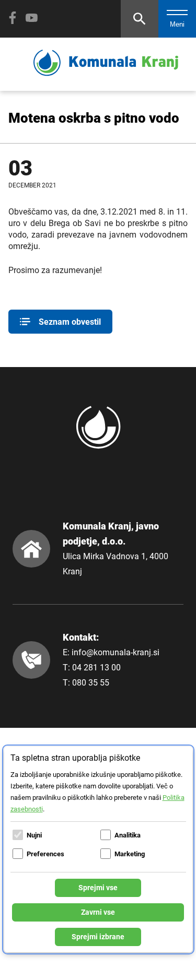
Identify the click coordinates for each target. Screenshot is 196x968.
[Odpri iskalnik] (139, 19)
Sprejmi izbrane (98, 936)
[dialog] (98, 849)
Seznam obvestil (70, 322)
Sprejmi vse (98, 887)
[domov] (105, 73)
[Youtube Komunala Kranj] (31, 17)
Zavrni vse (98, 912)
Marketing (129, 854)
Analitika (127, 835)
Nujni (34, 835)
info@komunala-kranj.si (115, 652)
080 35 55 (90, 683)
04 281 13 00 (96, 667)
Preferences (45, 854)
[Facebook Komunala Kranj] (12, 17)
